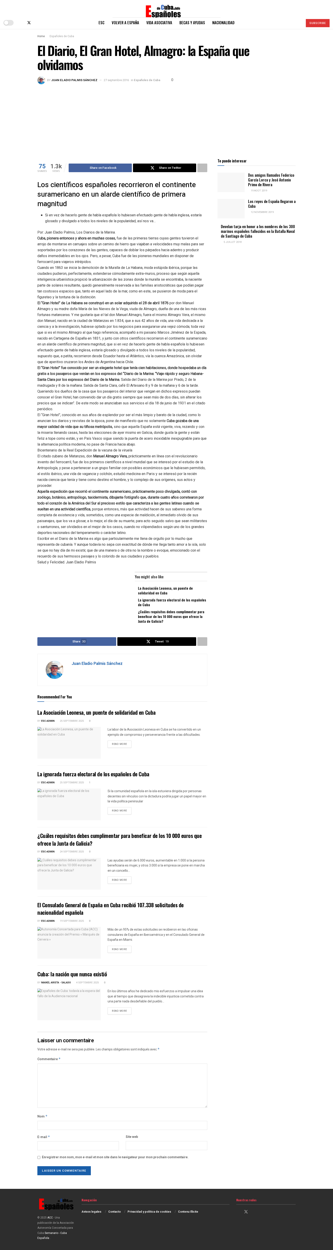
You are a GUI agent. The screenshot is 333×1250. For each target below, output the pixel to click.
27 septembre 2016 (116, 80)
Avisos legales (91, 1211)
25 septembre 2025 (71, 721)
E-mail (43, 1137)
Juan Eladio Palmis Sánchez (74, 80)
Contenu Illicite (188, 1211)
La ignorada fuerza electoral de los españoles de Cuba (172, 602)
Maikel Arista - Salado (56, 983)
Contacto (114, 1211)
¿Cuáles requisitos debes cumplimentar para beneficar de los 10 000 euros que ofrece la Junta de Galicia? (171, 616)
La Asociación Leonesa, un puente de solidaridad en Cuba (165, 590)
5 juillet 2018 (232, 242)
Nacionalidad (223, 22)
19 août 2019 (258, 191)
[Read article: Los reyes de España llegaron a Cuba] (231, 208)
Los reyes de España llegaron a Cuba (272, 203)
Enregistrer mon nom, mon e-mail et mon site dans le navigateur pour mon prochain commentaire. (115, 1157)
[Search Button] (297, 22)
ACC (50, 1218)
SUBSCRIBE (317, 23)
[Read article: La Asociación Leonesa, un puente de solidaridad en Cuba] (69, 743)
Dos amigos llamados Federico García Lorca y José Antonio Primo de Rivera (271, 180)
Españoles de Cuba (62, 36)
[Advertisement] (166, 118)
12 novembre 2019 (262, 212)
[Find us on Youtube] (44, 22)
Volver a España (125, 22)
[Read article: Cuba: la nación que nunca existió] (69, 1004)
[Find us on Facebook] (21, 22)
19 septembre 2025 (71, 921)
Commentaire (49, 1059)
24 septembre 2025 (71, 852)
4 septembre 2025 (87, 983)
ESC (101, 22)
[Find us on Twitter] (29, 22)
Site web (132, 1136)
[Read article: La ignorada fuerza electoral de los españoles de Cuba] (69, 804)
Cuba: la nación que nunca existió (72, 974)
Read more (121, 744)
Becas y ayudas (192, 22)
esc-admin (48, 721)
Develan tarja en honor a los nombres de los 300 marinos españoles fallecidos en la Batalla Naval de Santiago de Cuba (258, 231)
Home (41, 36)
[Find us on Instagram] (36, 22)
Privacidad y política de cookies (149, 1211)
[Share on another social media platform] (202, 168)
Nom (42, 1116)
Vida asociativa (159, 22)
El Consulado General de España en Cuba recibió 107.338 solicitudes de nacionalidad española (110, 909)
